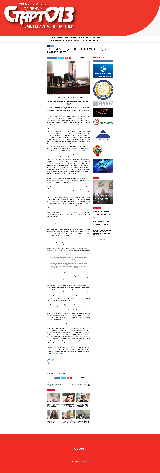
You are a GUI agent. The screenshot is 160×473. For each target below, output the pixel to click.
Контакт (111, 471)
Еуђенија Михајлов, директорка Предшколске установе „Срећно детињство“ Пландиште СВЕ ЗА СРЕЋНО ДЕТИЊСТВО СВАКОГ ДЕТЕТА (82, 423)
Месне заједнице (97, 40)
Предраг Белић (62, 373)
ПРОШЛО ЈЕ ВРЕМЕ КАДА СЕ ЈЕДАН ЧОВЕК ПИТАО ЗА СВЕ (80, 385)
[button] (111, 39)
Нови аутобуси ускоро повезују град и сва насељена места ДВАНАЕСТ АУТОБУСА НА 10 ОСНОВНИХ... (102, 223)
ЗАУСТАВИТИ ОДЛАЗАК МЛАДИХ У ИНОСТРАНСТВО (54, 385)
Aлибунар (56, 373)
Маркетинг (107, 471)
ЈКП (90, 40)
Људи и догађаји (67, 40)
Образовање (77, 40)
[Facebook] (80, 465)
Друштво (98, 37)
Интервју (52, 37)
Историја (88, 37)
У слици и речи (73, 37)
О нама (102, 471)
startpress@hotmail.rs (84, 461)
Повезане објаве (51, 390)
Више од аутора (59, 390)
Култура (66, 37)
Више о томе (102, 239)
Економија (85, 40)
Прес (93, 37)
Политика (59, 37)
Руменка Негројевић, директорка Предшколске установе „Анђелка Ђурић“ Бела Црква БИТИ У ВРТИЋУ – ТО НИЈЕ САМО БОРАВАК (53, 405)
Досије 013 (81, 37)
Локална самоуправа (56, 40)
